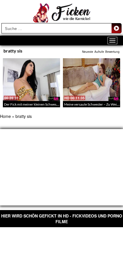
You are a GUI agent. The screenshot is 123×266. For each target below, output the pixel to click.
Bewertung (112, 52)
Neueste (87, 52)
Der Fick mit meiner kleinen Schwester (32, 104)
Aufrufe (99, 52)
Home (5, 116)
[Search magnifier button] (116, 28)
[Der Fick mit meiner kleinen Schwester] (31, 79)
